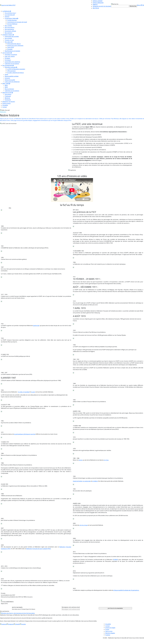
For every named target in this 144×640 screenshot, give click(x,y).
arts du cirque (84, 525)
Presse (107, 629)
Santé (6, 74)
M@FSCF (95, 4)
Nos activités (8, 38)
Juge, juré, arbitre (10, 56)
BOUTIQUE (96, 8)
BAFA (6, 85)
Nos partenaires (9, 29)
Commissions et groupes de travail (17, 22)
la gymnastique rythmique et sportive (24, 434)
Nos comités (8, 25)
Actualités (5, 105)
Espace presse (6, 103)
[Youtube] (23, 624)
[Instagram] (10, 624)
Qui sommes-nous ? (10, 13)
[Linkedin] (17, 624)
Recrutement (8, 33)
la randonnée (87, 481)
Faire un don (108, 631)
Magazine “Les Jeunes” (8, 101)
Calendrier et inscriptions (12, 63)
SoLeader (10, 49)
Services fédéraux (12, 24)
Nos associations (9, 27)
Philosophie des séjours (14, 44)
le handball (26, 392)
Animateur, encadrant (11, 54)
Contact (4, 107)
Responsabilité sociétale (11, 76)
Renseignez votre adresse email (71, 607)
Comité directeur (12, 20)
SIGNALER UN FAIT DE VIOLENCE (102, 6)
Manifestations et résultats (12, 51)
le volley (20, 392)
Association (8, 94)
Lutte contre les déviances (12, 82)
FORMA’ (115, 559)
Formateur (8, 60)
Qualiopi (107, 635)
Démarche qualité (10, 80)
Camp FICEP (10, 47)
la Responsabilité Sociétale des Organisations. (126, 590)
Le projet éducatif (10, 15)
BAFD (6, 87)
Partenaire (8, 100)
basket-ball (36, 325)
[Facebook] (3, 624)
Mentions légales (110, 633)
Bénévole (7, 98)
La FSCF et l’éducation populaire (16, 69)
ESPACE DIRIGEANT (98, 3)
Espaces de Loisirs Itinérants (15, 45)
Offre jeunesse (11, 71)
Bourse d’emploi (9, 89)
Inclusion (7, 78)
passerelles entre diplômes (12, 62)
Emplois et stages (110, 627)
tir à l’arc (106, 460)
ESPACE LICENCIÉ (97, 1)
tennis (80, 460)
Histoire (7, 16)
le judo (33, 392)
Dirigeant (7, 58)
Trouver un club (9, 40)
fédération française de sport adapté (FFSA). (38, 548)
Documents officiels (10, 31)
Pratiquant (8, 96)
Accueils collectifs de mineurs (15, 72)
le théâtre (95, 481)
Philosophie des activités (12, 36)
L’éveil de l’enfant (77, 481)
